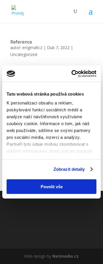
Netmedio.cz (65, 256)
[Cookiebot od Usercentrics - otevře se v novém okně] (72, 73)
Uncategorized (23, 54)
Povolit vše (52, 186)
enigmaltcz (32, 47)
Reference (21, 42)
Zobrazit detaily (69, 169)
